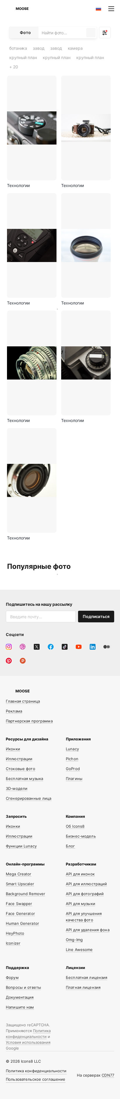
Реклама (14, 711)
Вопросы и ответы (23, 987)
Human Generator (22, 923)
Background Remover (25, 893)
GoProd (73, 768)
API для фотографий (85, 893)
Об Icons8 (75, 826)
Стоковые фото (20, 768)
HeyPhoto (15, 933)
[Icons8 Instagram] (9, 647)
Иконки (13, 749)
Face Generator (20, 913)
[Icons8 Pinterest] (9, 661)
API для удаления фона (88, 929)
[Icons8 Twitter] (37, 647)
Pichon (72, 758)
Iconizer (13, 943)
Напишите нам (20, 1007)
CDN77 (108, 1075)
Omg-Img (74, 939)
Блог (70, 846)
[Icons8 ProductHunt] (23, 661)
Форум (12, 977)
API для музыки (80, 903)
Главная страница (23, 701)
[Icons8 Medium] (106, 647)
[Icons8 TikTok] (64, 647)
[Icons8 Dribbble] (23, 647)
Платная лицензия (83, 987)
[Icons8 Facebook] (51, 647)
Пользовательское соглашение (36, 1079)
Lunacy (72, 749)
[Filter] (105, 32)
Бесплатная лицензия (86, 977)
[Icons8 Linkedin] (92, 647)
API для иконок (80, 874)
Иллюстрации (19, 758)
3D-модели (16, 788)
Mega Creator (18, 874)
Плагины (74, 778)
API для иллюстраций (86, 883)
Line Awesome (79, 949)
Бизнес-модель (81, 836)
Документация (20, 997)
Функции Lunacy (21, 846)
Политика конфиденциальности (36, 1070)
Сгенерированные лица (29, 798)
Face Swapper (19, 903)
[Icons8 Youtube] (78, 647)
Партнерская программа (29, 721)
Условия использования (28, 1042)
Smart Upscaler (20, 883)
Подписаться (96, 616)
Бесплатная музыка (24, 778)
